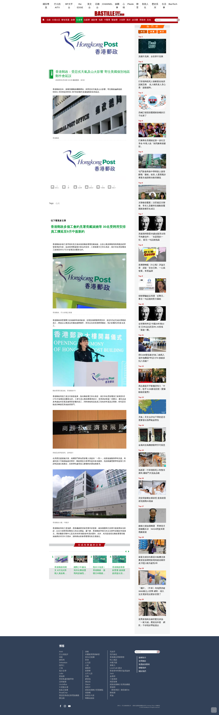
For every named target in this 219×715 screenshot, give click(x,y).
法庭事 (87, 20)
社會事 (79, 20)
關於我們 (142, 671)
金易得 (112, 676)
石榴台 (97, 6)
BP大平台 (69, 6)
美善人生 (145, 6)
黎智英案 (65, 20)
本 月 (162, 32)
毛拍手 (112, 652)
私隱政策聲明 (144, 664)
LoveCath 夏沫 (116, 668)
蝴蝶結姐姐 (89, 698)
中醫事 (107, 20)
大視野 (122, 20)
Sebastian (63, 663)
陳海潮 (112, 693)
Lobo (61, 673)
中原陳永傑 (63, 687)
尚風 (87, 676)
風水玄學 (62, 671)
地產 (101, 20)
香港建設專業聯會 (117, 657)
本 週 (152, 32)
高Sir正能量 (90, 657)
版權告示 (142, 658)
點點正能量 (63, 690)
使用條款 (142, 661)
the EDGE (80, 6)
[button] (125, 551)
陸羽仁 (62, 665)
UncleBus (63, 684)
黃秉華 (88, 671)
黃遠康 (62, 676)
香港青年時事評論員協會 (120, 671)
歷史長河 (155, 6)
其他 (149, 20)
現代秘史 (113, 654)
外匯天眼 (113, 663)
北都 (48, 20)
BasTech (173, 4)
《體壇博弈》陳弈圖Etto (119, 690)
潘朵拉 (88, 682)
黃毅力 (112, 665)
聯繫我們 (142, 668)
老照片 (88, 687)
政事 (73, 20)
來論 (111, 695)
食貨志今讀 (89, 695)
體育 (137, 6)
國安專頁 (46, 6)
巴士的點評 (63, 654)
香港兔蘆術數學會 (66, 679)
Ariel (61, 652)
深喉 (87, 652)
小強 (61, 668)
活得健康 (62, 682)
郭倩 (87, 660)
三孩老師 (113, 679)
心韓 (124, 6)
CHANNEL (107, 4)
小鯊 (87, 665)
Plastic (130, 4)
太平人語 (88, 673)
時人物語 (113, 660)
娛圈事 (117, 6)
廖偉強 (88, 679)
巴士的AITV (57, 6)
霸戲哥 (88, 668)
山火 (58, 203)
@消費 (135, 20)
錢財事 (94, 20)
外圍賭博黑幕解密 (92, 654)
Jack (112, 673)
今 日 (143, 32)
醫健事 (115, 20)
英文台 (89, 6)
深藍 (61, 657)
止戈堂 (88, 663)
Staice (87, 684)
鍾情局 (62, 660)
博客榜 (142, 20)
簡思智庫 (113, 682)
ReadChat (63, 693)
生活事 (164, 6)
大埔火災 (56, 20)
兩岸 (128, 20)
